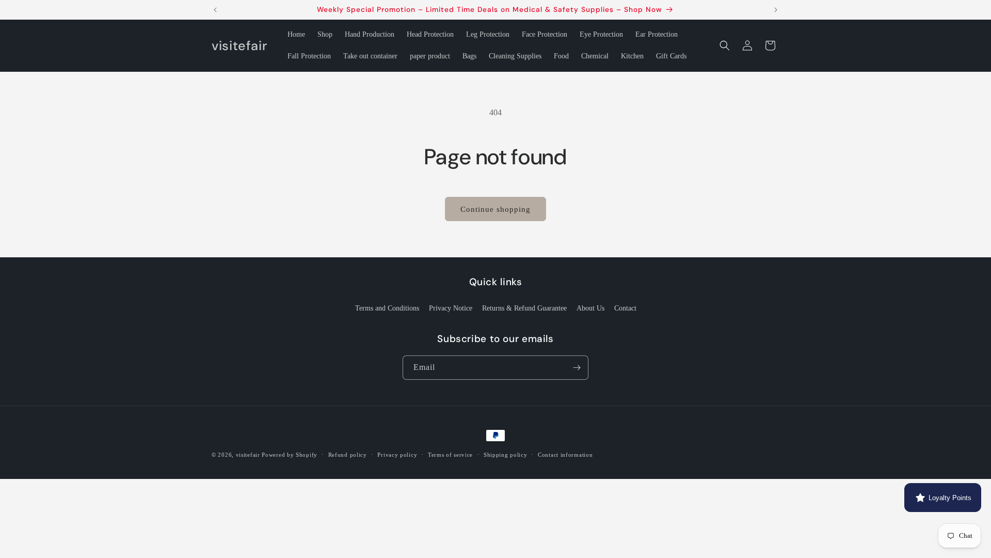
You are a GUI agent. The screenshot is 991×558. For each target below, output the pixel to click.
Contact (625, 308)
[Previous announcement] (215, 10)
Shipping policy (506, 455)
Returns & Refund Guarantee (524, 308)
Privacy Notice (450, 308)
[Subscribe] (576, 367)
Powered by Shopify (289, 455)
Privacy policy (397, 455)
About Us (590, 308)
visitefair (248, 455)
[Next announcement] (775, 10)
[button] (724, 45)
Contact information (565, 455)
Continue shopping (495, 209)
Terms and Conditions (387, 308)
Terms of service (450, 455)
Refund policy (347, 455)
